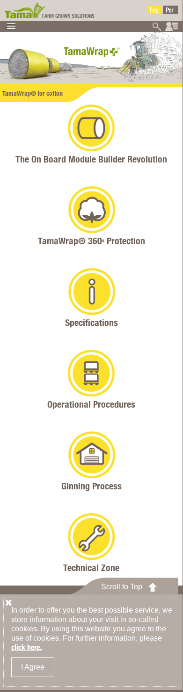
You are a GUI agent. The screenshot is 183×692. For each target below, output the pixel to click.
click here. (26, 647)
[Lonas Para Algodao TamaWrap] (170, 10)
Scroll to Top (121, 587)
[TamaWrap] (154, 10)
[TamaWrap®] (26, 9)
